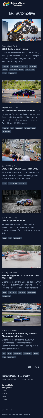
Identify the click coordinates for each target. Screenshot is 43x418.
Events (4, 396)
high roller (33, 66)
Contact (4, 394)
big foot (24, 66)
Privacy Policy (11, 379)
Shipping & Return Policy (25, 379)
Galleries (4, 399)
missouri (5, 66)
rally (10, 238)
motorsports (30, 70)
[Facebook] (11, 409)
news (4, 238)
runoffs (36, 353)
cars (12, 128)
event (4, 73)
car (10, 293)
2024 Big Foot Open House (15, 49)
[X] (3, 409)
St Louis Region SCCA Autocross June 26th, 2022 (20, 276)
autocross (19, 128)
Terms (4, 379)
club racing (17, 353)
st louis (27, 128)
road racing (27, 353)
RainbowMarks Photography (16, 376)
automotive (12, 73)
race (14, 293)
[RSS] (15, 409)
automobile (13, 70)
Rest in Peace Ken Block (13, 220)
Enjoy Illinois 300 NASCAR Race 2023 (20, 168)
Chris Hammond (13, 414)
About (4, 391)
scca (33, 128)
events (5, 70)
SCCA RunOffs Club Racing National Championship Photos (19, 334)
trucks (21, 70)
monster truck (15, 66)
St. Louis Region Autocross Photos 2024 (21, 110)
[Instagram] (7, 409)
